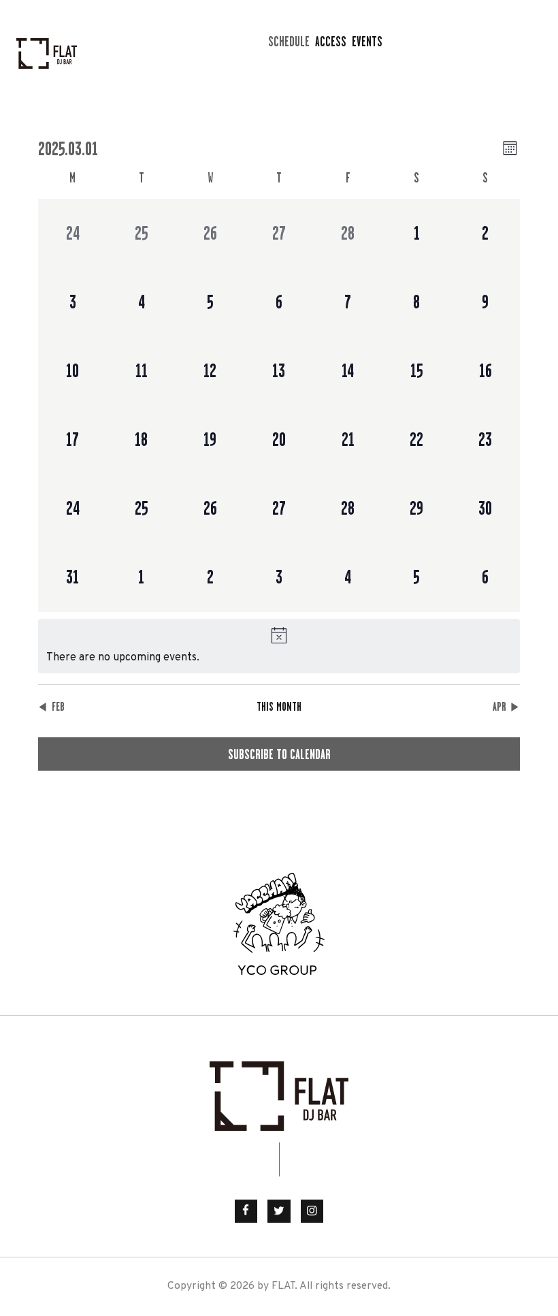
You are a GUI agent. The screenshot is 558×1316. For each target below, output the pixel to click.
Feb (58, 706)
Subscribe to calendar (279, 754)
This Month (279, 706)
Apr (499, 706)
